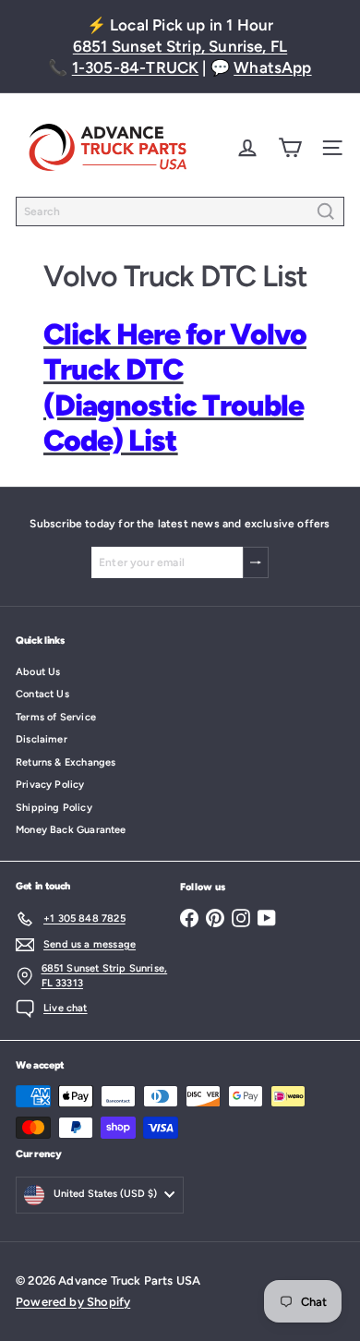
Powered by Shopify (73, 1302)
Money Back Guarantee (71, 830)
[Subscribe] (256, 562)
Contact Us (42, 694)
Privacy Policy (50, 785)
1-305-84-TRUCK (135, 67)
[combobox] (180, 211)
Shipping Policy (54, 808)
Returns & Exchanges (65, 762)
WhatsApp (272, 67)
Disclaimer (41, 739)
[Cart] (290, 148)
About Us (38, 672)
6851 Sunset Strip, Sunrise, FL (180, 46)
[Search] (325, 211)
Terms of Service (56, 717)
